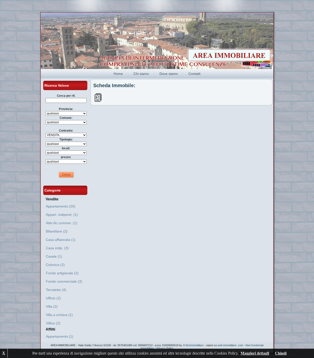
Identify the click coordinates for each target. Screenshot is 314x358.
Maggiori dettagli (255, 353)
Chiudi (281, 353)
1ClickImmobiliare (193, 345)
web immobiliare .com (230, 345)
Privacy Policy (165, 348)
